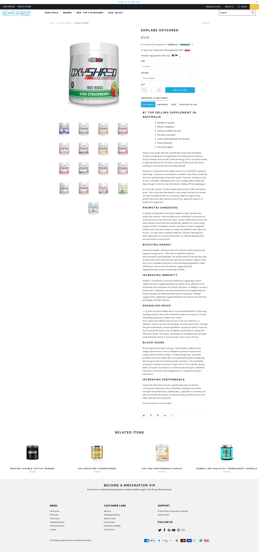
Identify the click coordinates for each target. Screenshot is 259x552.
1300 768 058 (9, 7)
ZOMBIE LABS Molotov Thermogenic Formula (226, 452)
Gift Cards (54, 515)
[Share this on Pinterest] (158, 415)
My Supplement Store (65, 540)
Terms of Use (109, 529)
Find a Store (55, 518)
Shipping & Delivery (112, 515)
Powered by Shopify (83, 540)
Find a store (24, 7)
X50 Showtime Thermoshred (97, 452)
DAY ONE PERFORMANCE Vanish (162, 452)
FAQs (173, 104)
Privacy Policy (109, 522)
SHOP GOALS (52, 13)
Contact (53, 529)
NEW (78, 13)
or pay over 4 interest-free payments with (162, 50)
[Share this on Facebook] (151, 415)
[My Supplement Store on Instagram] (179, 530)
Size (143, 61)
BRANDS (67, 13)
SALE (110, 13)
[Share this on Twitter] (144, 415)
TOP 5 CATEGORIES (93, 13)
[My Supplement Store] (22, 13)
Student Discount (57, 522)
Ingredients (162, 104)
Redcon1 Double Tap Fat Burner (32, 452)
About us (107, 511)
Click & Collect (163, 515)
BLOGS (119, 13)
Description (148, 104)
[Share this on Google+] (165, 415)
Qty (143, 84)
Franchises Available (112, 526)
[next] (133, 71)
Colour (144, 73)
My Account (54, 511)
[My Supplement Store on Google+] (169, 530)
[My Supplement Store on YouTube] (174, 530)
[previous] (54, 71)
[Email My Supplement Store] (183, 530)
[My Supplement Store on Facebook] (165, 530)
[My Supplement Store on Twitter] (160, 530)
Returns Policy (109, 518)
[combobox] (237, 12)
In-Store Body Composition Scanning (173, 511)
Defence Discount (57, 526)
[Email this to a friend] (172, 415)
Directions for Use (188, 104)
